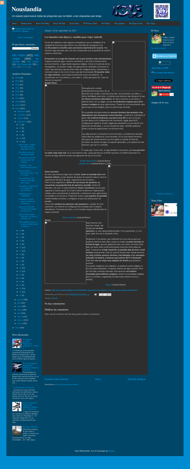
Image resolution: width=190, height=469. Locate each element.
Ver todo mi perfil (158, 48)
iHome (108, 285)
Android (54, 298)
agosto (20, 300)
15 (20, 258)
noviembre (21, 115)
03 (20, 292)
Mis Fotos (18, 55)
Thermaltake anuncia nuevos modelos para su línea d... (28, 224)
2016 (17, 91)
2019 (17, 81)
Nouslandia (27, 8)
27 (20, 131)
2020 (17, 78)
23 (20, 231)
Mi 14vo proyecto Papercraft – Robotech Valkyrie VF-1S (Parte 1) (30, 406)
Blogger (111, 451)
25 (20, 138)
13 (20, 261)
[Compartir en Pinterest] (110, 294)
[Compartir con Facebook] (107, 294)
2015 (17, 95)
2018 (17, 85)
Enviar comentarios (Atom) (67, 384)
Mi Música (105, 23)
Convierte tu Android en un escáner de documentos (28, 188)
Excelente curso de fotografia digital (26, 153)
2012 (17, 105)
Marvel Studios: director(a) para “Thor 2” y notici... (29, 173)
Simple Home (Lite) (88, 161)
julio (19, 303)
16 (20, 254)
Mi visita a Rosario (30, 427)
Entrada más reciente (56, 379)
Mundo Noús (26, 23)
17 (20, 251)
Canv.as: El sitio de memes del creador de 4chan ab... (28, 209)
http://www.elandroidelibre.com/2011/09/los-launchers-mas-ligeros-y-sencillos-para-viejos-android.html (95, 290)
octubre (20, 118)
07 (20, 282)
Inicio (14, 23)
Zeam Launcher (69, 217)
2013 (17, 102)
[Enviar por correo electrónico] (100, 294)
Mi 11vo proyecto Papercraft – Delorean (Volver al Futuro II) (31, 367)
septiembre (22, 122)
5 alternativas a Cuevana (24, 387)
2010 (17, 328)
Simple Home (84, 164)
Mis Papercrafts (135, 23)
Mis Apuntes (119, 23)
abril (19, 313)
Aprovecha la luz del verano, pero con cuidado (27, 160)
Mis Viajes (150, 23)
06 (20, 285)
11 (20, 268)
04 (20, 288)
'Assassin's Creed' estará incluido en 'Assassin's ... (27, 201)
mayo (19, 310)
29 (20, 125)
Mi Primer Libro (90, 23)
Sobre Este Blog (42, 23)
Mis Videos (33, 61)
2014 (17, 98)
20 (20, 241)
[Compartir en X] (105, 294)
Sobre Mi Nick (59, 23)
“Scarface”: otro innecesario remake (28, 166)
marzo (20, 317)
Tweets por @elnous (164, 194)
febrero (20, 320)
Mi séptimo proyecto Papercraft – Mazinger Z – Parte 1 (31, 344)
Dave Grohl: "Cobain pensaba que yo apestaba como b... (27, 147)
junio (19, 306)
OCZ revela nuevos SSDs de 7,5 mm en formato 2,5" (28, 217)
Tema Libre (74, 23)
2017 (17, 88)
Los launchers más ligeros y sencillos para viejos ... (27, 180)
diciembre (21, 111)
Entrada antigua (136, 379)
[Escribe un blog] (102, 294)
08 (20, 278)
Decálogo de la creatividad (25, 195)
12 (20, 265)
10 (20, 271)
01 (20, 295)
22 (20, 234)
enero (19, 323)
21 (20, 237)
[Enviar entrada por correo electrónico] (95, 294)
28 (20, 128)
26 (20, 135)
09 (20, 275)
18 (20, 247)
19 (20, 244)
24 (20, 142)
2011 (17, 108)
